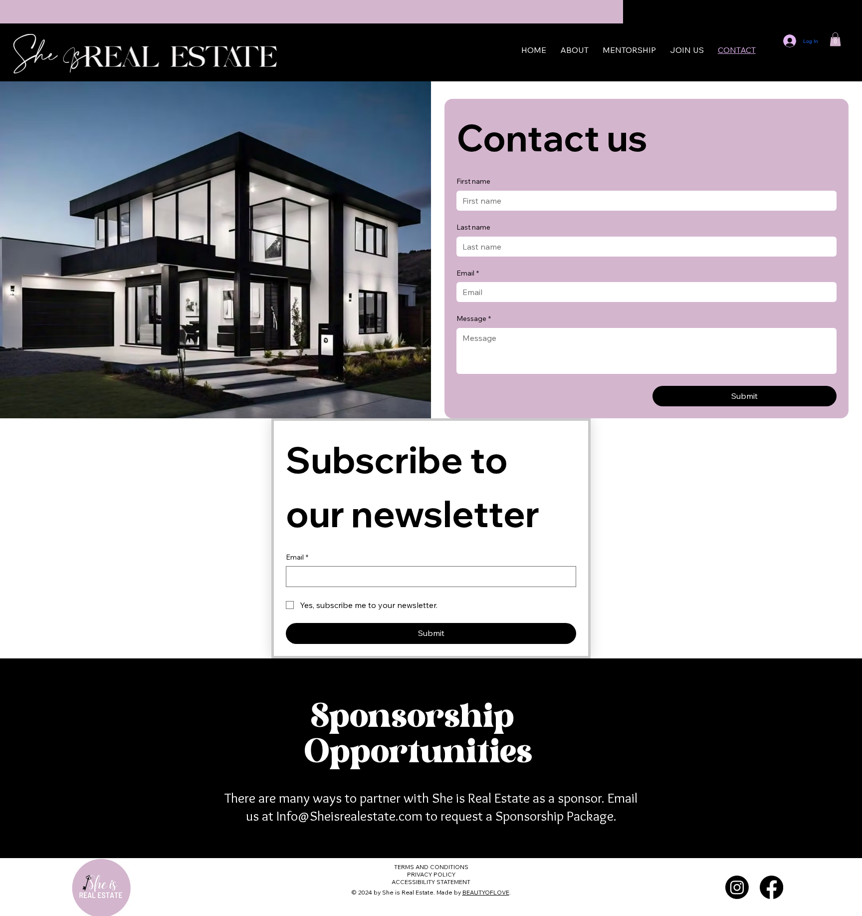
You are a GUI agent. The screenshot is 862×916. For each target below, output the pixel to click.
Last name (473, 227)
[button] (835, 39)
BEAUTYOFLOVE (485, 892)
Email (297, 557)
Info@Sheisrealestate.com (349, 815)
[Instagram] (737, 887)
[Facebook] (771, 887)
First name (473, 181)
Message (473, 318)
